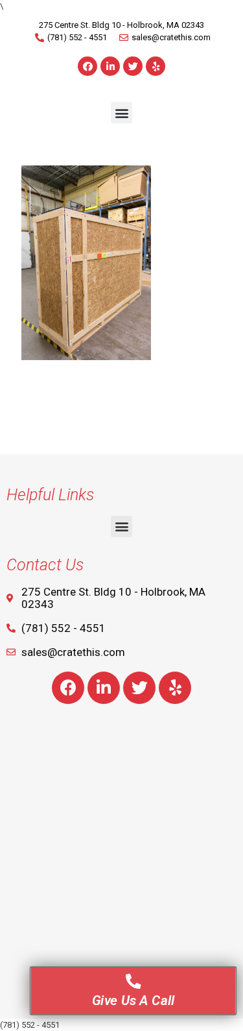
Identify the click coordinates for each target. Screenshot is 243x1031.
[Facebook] (87, 66)
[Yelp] (155, 66)
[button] (121, 112)
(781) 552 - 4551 (30, 1025)
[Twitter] (133, 66)
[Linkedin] (110, 66)
